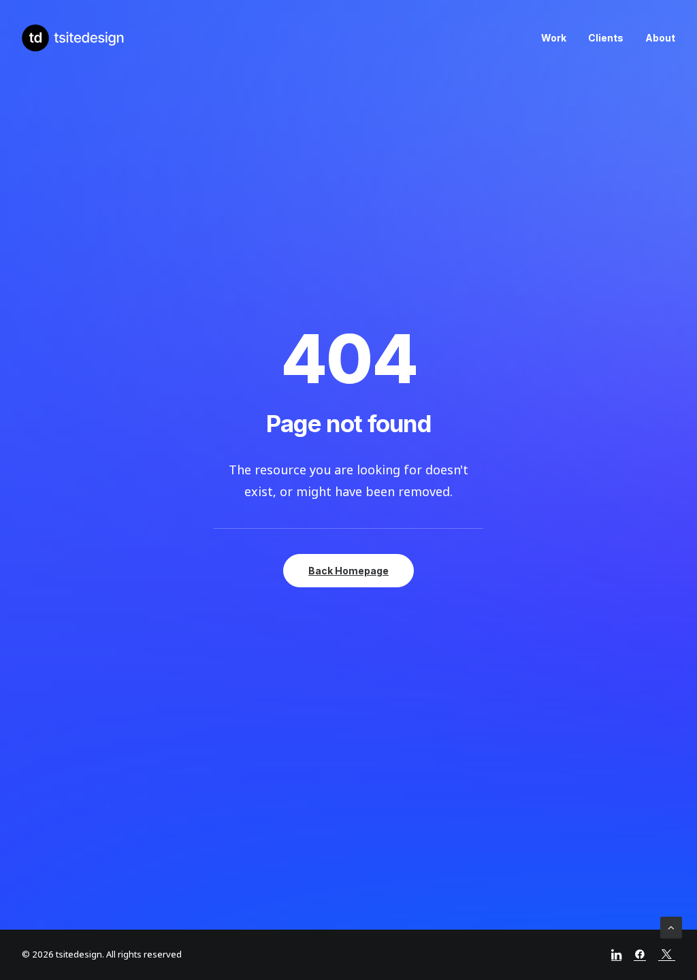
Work (553, 38)
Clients (605, 38)
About (660, 38)
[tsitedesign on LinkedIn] (616, 957)
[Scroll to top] (671, 927)
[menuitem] (558, 38)
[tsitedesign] (74, 38)
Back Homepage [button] (348, 570)
